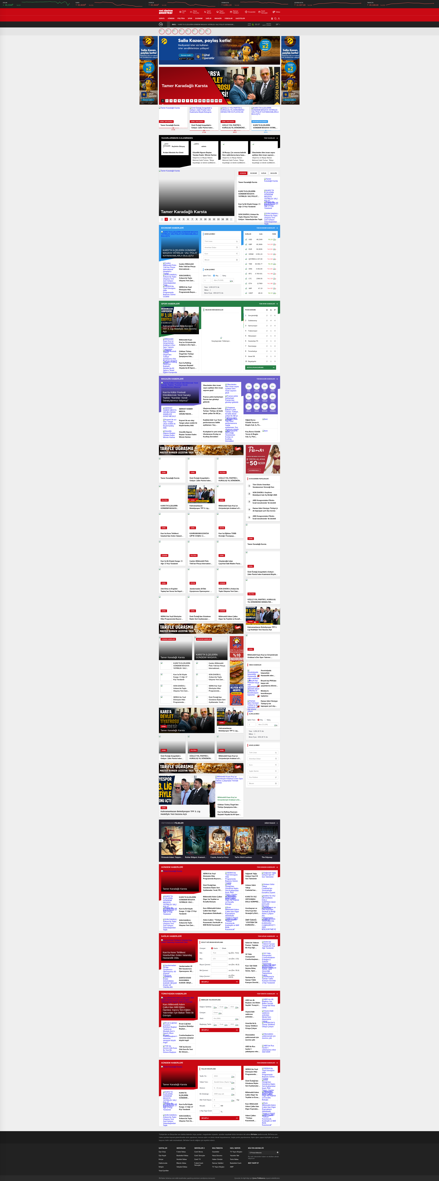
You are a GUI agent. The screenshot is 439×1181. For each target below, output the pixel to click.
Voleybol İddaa (182, 1167)
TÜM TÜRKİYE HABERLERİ (266, 994)
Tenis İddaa (234, 1159)
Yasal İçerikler (164, 1171)
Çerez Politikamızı (258, 1178)
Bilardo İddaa (181, 1163)
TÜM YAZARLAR (269, 138)
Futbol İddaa (181, 1152)
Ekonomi (198, 18)
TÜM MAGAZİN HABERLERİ (266, 379)
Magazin (218, 18)
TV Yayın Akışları (218, 1167)
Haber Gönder (217, 1159)
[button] (162, 100)
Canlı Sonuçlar (264, 12)
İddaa (278, 12)
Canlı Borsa (209, 12)
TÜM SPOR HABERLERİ (267, 304)
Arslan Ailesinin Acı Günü (173, 152)
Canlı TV (184, 12)
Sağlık (208, 18)
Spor (190, 18)
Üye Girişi (162, 1152)
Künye (161, 1159)
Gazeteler (240, 18)
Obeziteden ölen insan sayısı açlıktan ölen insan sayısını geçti (263, 154)
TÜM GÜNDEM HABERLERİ (266, 867)
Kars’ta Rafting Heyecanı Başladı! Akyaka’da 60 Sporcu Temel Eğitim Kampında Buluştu (229, 813)
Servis (162, 18)
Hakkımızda (163, 1163)
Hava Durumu (196, 12)
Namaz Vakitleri (236, 12)
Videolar (228, 18)
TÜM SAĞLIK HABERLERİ (266, 936)
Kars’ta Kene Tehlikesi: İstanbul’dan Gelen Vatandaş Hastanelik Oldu (202, 24)
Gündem (171, 18)
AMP (231, 1167)
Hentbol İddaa (182, 1159)
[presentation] (165, 24)
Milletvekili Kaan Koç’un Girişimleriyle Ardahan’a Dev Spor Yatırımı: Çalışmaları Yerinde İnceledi (229, 798)
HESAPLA (205, 982)
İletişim (161, 1167)
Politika (181, 18)
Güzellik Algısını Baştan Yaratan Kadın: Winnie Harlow (205, 154)
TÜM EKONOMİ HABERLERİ (266, 228)
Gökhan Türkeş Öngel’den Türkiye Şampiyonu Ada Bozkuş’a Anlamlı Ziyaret (228, 806)
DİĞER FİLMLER (270, 823)
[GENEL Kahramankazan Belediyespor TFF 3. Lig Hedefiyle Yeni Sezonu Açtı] (187, 817)
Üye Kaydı (162, 1155)
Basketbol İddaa (182, 1155)
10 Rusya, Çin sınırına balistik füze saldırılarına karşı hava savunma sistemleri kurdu (234, 154)
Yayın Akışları (222, 12)
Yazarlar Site (234, 1155)
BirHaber (254, 1134)
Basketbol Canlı (235, 1163)
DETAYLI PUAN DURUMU (255, 367)
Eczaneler (252, 12)
